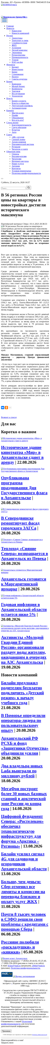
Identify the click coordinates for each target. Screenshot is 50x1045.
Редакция (16, 147)
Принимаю (6, 1031)
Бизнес (9, 81)
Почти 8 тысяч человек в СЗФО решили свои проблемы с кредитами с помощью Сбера (24, 921)
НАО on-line (17, 62)
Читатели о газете (20, 149)
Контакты (16, 168)
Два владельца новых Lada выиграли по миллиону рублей (22, 770)
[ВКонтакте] (2, 407)
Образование (18, 118)
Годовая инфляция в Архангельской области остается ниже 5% (24, 609)
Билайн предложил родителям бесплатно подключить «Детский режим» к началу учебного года (22, 692)
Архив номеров (19, 142)
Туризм (15, 60)
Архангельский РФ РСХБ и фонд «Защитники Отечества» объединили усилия (24, 745)
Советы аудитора (19, 79)
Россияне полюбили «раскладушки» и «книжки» (20, 947)
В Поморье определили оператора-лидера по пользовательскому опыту (23, 723)
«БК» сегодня (18, 137)
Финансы (10, 64)
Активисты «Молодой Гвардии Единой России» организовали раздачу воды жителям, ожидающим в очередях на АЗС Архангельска (23, 650)
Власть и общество (20, 103)
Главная (10, 26)
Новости (10, 28)
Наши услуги (18, 163)
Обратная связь (13, 151)
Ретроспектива (18, 55)
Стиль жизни (12, 122)
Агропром (16, 48)
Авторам (16, 166)
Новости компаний (20, 33)
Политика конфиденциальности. (26, 968)
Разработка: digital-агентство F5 (39, 1034)
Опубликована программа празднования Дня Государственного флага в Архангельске (24, 487)
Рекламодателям (19, 156)
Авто (14, 132)
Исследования (18, 93)
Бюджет (15, 67)
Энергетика (17, 38)
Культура (16, 130)
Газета (9, 134)
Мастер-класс (18, 113)
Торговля (16, 91)
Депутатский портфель (22, 106)
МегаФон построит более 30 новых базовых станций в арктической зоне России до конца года (24, 798)
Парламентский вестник (23, 144)
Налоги (15, 77)
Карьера (10, 110)
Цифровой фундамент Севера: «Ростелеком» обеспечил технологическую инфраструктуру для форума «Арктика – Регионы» (22, 831)
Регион (9, 35)
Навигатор (16, 31)
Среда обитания (19, 127)
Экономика (17, 52)
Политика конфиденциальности (26, 173)
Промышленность (20, 57)
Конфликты (17, 89)
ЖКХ (14, 45)
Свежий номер (18, 139)
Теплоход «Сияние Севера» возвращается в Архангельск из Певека (24, 553)
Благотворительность (21, 125)
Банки (14, 72)
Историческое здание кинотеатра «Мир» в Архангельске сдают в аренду (22, 455)
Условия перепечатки (21, 171)
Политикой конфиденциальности (16, 1022)
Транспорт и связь (20, 40)
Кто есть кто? (18, 120)
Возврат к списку (9, 417)
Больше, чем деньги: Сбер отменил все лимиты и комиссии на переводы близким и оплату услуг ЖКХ (23, 891)
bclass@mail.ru (14, 966)
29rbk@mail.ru (38, 966)
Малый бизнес (18, 86)
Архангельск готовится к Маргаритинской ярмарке (23, 584)
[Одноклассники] (6, 407)
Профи (15, 115)
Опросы (15, 154)
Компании (16, 84)
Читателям (16, 159)
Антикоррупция (19, 108)
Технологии (17, 96)
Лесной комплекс (20, 50)
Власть (9, 98)
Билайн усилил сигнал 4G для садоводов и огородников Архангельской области (24, 861)
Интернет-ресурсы (20, 161)
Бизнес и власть (19, 101)
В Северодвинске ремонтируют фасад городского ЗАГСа (20, 523)
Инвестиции (17, 69)
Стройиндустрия (19, 43)
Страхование (17, 74)
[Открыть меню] (4, 20)
